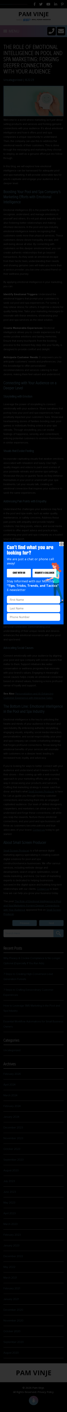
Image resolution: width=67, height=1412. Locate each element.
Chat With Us (19, 573)
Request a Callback (44, 573)
